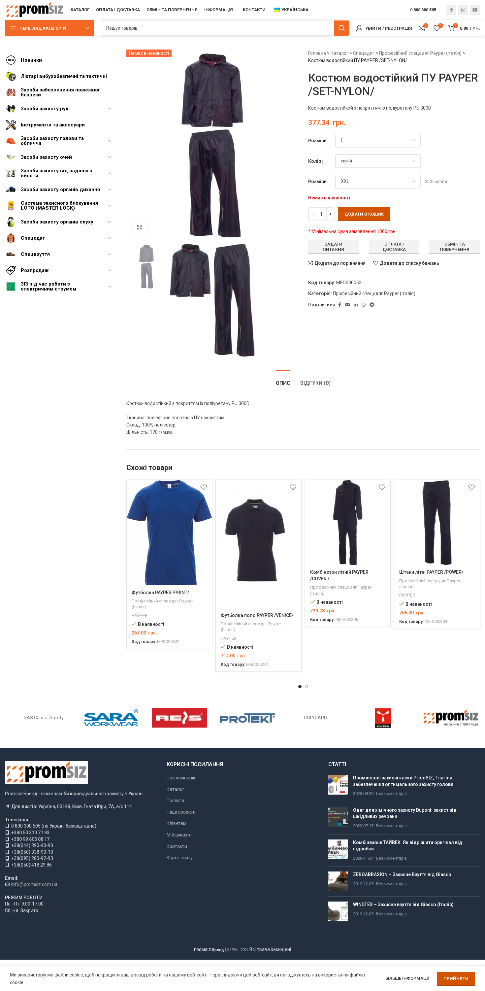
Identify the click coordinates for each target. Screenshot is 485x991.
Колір (314, 161)
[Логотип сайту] (34, 9)
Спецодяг (363, 53)
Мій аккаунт (179, 834)
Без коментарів (391, 793)
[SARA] (112, 718)
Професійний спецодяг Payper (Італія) (420, 53)
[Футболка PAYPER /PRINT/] (169, 533)
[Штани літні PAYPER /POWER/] (437, 522)
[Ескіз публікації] (338, 786)
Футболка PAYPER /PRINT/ (160, 592)
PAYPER (139, 615)
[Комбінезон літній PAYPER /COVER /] (348, 522)
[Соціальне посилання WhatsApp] (364, 304)
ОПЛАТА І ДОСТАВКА (394, 247)
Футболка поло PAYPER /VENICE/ (257, 615)
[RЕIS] (179, 718)
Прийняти (456, 978)
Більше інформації (407, 978)
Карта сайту (180, 857)
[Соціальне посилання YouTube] (475, 10)
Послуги (175, 800)
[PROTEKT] (247, 718)
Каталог (339, 53)
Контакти (177, 846)
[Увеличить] (139, 227)
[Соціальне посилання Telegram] (372, 304)
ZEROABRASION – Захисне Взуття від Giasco (402, 874)
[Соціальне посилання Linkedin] (356, 304)
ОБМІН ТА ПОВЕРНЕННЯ (454, 247)
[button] (300, 686)
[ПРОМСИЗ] (451, 718)
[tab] (283, 380)
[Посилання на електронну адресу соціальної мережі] (347, 304)
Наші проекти (181, 812)
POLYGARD (315, 717)
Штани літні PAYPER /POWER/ (431, 572)
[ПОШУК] (341, 28)
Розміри (317, 140)
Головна (317, 53)
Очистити (438, 181)
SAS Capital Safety (44, 717)
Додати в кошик (364, 214)
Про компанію (182, 777)
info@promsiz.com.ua (34, 884)
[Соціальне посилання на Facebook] (451, 10)
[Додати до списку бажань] (203, 487)
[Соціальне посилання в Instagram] (463, 10)
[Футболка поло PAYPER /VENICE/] (258, 544)
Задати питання (333, 247)
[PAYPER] (383, 718)
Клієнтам (176, 823)
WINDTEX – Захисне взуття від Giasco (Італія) (403, 904)
